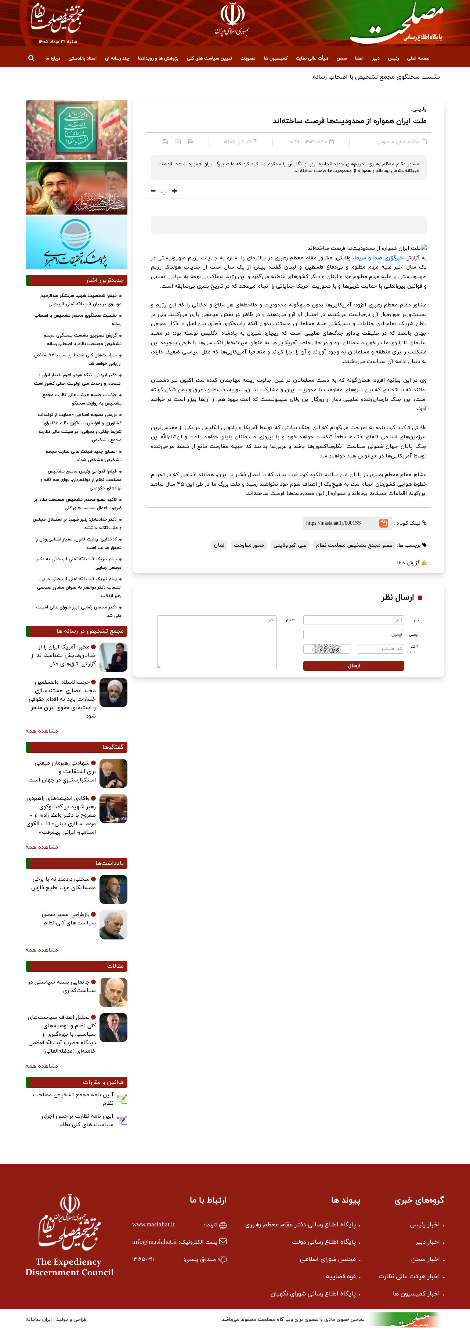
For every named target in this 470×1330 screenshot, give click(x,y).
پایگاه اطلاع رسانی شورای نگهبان (313, 1294)
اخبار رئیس (425, 1225)
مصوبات (248, 58)
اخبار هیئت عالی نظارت (409, 1276)
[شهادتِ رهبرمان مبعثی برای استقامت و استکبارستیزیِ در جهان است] (113, 773)
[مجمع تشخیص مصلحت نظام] (58, 17)
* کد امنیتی (412, 649)
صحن (342, 58)
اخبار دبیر (427, 1242)
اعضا (359, 58)
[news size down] (153, 192)
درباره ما (53, 58)
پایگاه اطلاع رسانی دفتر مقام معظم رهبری (300, 1225)
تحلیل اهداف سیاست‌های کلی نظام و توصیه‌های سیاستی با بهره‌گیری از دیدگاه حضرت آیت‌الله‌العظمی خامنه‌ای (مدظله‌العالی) (62, 1034)
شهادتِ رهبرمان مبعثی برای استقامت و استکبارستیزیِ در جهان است (62, 771)
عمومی (383, 142)
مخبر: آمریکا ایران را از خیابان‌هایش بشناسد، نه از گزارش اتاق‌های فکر (63, 655)
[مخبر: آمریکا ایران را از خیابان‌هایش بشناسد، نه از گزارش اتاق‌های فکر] (113, 657)
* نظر (290, 620)
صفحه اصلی (418, 58)
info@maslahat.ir (154, 1242)
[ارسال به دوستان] (178, 141)
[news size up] (173, 192)
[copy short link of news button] (383, 523)
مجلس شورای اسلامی (328, 1259)
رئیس (393, 58)
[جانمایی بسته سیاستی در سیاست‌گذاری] (113, 992)
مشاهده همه (42, 731)
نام (416, 620)
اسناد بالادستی (83, 58)
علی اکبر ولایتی (290, 545)
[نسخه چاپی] (190, 141)
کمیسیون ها (276, 58)
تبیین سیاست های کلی (209, 58)
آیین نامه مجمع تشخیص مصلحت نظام (73, 1099)
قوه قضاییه (341, 1276)
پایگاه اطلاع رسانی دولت (324, 1242)
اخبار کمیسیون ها (416, 1294)
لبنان (219, 545)
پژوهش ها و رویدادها (158, 58)
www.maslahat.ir (153, 1225)
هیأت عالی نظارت (312, 58)
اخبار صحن (425, 1259)
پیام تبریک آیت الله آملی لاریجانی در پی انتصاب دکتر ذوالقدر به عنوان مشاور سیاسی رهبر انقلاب (79, 587)
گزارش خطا (409, 563)
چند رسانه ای (117, 58)
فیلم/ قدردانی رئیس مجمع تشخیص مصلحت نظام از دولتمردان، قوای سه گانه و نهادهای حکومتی (81, 479)
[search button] (31, 58)
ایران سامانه (39, 1319)
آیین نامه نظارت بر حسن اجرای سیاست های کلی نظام (77, 1120)
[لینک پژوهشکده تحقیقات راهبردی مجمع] (76, 242)
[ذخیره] (165, 141)
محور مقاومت (249, 545)
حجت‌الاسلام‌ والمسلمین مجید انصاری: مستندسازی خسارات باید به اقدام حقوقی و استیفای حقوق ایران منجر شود (62, 699)
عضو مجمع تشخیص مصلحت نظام (354, 545)
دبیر (376, 58)
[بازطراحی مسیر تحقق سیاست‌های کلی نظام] (113, 924)
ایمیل (414, 634)
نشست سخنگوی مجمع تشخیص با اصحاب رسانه (376, 77)
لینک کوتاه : (408, 523)
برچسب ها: (409, 545)
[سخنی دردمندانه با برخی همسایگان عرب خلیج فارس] (113, 889)
